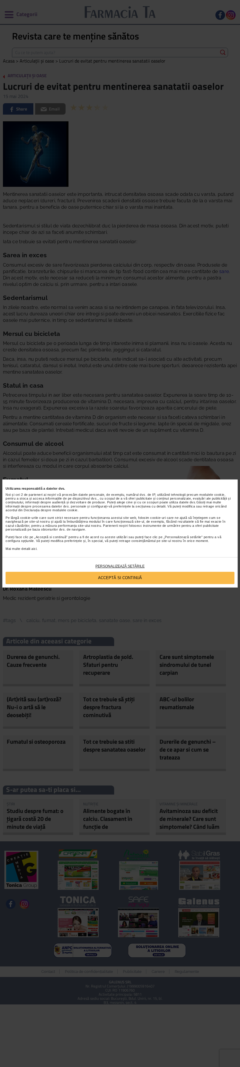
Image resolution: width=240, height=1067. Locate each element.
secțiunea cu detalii (150, 506)
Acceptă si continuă (120, 578)
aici (34, 548)
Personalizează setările (120, 566)
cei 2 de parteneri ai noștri (36, 494)
